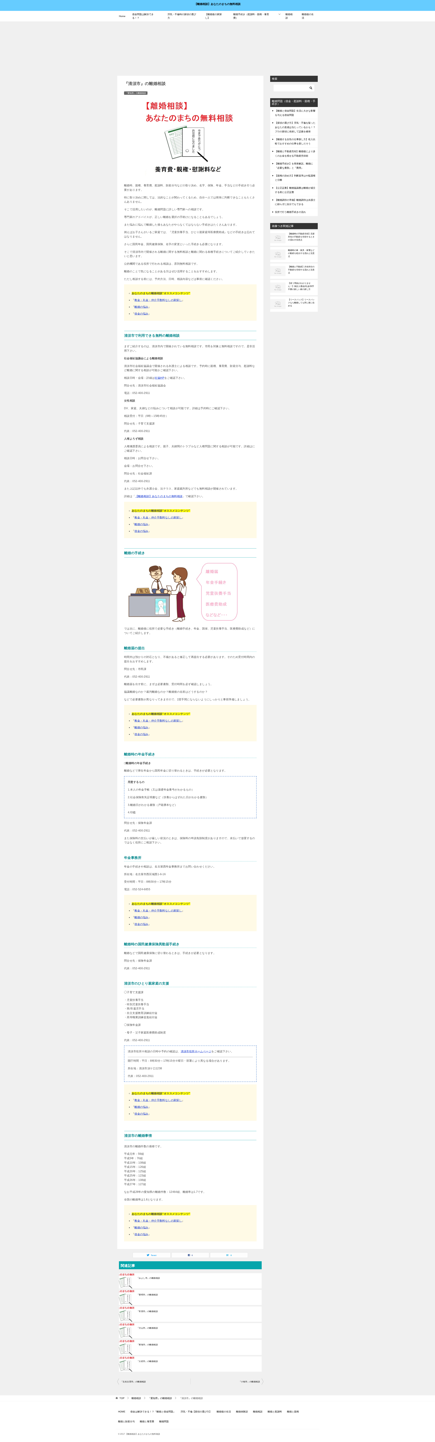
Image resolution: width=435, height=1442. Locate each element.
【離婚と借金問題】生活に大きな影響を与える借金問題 (295, 112)
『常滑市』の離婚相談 (147, 1311)
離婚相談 (289, 16)
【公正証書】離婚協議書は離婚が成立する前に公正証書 (295, 190)
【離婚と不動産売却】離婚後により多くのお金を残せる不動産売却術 (295, 153)
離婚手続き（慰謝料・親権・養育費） (251, 16)
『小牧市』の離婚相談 (249, 1382)
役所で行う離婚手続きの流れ (290, 212)
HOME (121, 1411)
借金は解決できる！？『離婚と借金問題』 (153, 1411)
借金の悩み (141, 313)
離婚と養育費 (147, 1421)
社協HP (159, 377)
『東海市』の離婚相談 (147, 1344)
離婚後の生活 (308, 16)
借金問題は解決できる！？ (143, 16)
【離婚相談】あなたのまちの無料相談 (217, 4)
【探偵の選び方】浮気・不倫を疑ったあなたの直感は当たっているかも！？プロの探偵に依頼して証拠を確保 (295, 127)
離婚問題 (164, 1421)
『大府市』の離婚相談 (147, 1361)
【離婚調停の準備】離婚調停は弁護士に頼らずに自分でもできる (295, 202)
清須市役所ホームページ (196, 1051)
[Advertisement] (217, 47)
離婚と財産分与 (126, 1421)
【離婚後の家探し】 (213, 16)
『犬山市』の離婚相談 (147, 1328)
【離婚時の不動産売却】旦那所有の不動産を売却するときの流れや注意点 (301, 237)
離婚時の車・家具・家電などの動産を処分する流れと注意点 (301, 253)
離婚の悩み (141, 306)
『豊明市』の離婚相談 (147, 1295)
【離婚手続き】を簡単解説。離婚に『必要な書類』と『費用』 (294, 165)
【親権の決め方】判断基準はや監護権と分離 (295, 177)
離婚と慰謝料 (275, 1411)
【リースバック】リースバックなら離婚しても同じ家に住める (301, 302)
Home (122, 16)
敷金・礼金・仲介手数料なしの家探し (158, 300)
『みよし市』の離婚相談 (148, 1278)
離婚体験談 (242, 1411)
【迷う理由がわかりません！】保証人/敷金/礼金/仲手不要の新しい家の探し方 (301, 286)
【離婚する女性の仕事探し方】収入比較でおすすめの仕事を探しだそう (295, 141)
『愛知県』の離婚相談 (136, 93)
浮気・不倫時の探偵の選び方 (182, 16)
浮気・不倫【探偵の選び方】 (196, 1411)
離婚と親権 (293, 1411)
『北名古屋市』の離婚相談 (133, 1382)
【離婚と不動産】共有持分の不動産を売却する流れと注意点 (301, 270)
